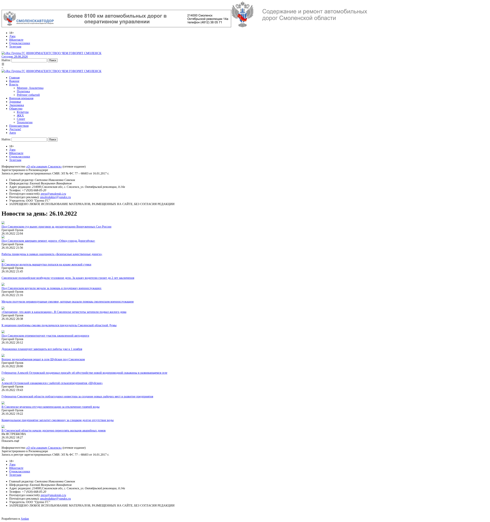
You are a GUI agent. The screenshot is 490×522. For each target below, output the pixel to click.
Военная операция (21, 98)
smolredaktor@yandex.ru (55, 197)
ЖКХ (20, 115)
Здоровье (15, 101)
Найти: (6, 60)
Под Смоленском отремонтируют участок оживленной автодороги (45, 335)
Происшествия (19, 125)
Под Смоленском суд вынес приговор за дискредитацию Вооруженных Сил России (56, 226)
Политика (23, 91)
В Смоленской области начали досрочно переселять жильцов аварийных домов (54, 430)
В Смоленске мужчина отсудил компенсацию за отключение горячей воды (51, 406)
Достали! (15, 129)
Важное (14, 81)
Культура (23, 112)
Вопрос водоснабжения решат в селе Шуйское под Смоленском (43, 359)
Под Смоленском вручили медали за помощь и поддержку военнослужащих (51, 288)
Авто (12, 132)
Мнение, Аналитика (30, 88)
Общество (15, 108)
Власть (13, 84)
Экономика (16, 105)
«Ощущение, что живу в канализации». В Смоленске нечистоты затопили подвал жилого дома (64, 312)
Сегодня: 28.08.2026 (15, 56)
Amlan (25, 518)
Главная (14, 77)
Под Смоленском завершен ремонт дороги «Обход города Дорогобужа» (48, 240)
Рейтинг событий (28, 94)
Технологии (25, 122)
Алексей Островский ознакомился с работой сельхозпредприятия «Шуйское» (52, 383)
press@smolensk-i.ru (53, 193)
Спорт (21, 119)
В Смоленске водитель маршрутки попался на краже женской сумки (46, 264)
